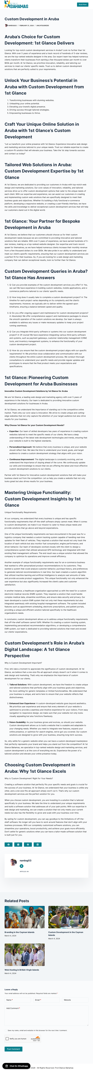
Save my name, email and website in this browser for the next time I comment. (37, 1030)
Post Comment (13, 1049)
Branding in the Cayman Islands (19, 932)
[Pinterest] (28, 844)
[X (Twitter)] (18, 844)
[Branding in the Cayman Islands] (25, 917)
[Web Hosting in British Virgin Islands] (25, 955)
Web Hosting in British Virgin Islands (22, 970)
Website (67, 1000)
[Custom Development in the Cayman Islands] (68, 917)
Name (9, 1000)
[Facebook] (8, 844)
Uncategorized (42, 25)
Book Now (83, 4)
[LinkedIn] (38, 844)
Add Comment (13, 1008)
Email (38, 1000)
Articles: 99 (24, 871)
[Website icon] (21, 866)
